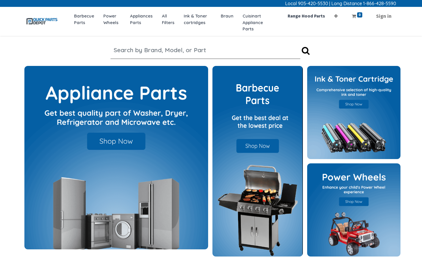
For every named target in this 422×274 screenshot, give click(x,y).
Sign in (384, 16)
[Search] (305, 51)
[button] (336, 14)
